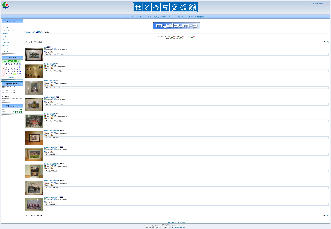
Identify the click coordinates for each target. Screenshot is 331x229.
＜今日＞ (11, 77)
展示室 (40, 32)
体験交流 (5, 45)
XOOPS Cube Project (179, 227)
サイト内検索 (199, 17)
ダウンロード (182, 17)
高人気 (5, 39)
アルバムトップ (29, 32)
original (182, 222)
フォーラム (172, 17)
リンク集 (190, 17)
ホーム (128, 17)
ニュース (135, 17)
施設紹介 (157, 17)
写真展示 (164, 17)
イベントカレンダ (8, 30)
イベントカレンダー (146, 17)
